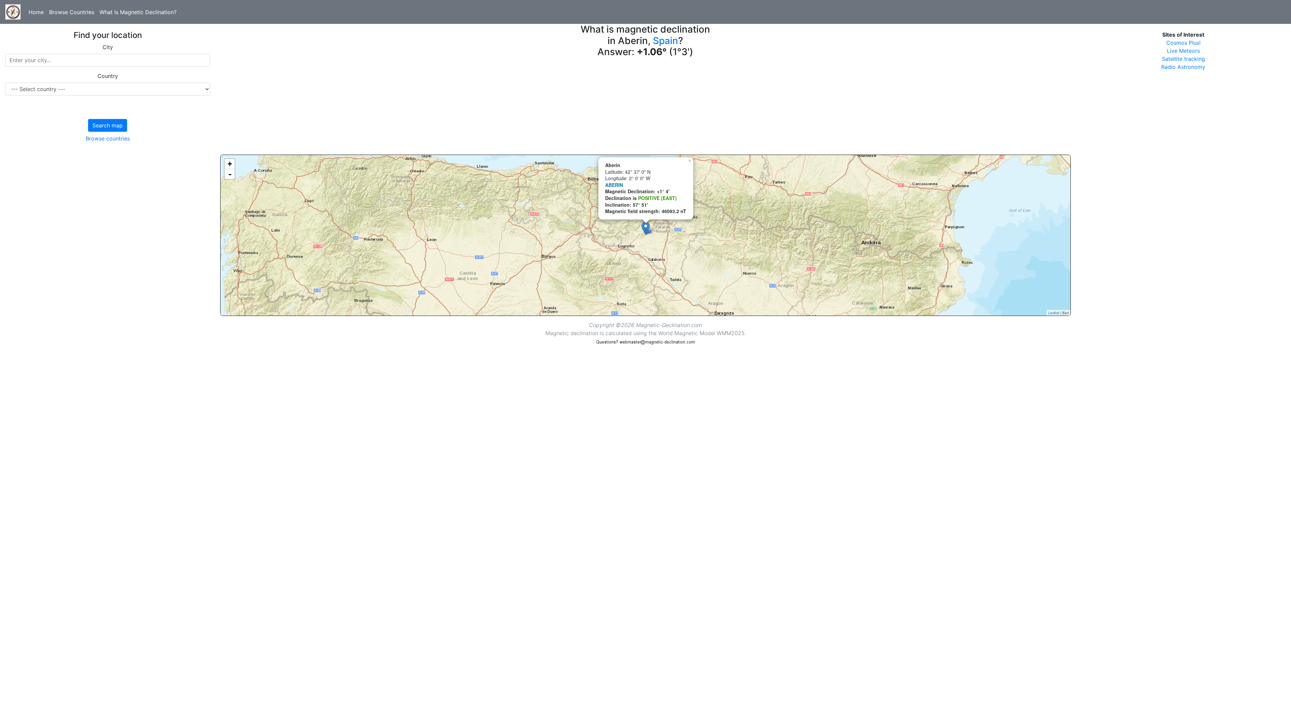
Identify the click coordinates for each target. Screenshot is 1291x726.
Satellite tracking (1183, 58)
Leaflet (1053, 312)
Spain (665, 40)
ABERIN (614, 185)
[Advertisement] (422, 108)
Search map (107, 125)
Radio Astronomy (1183, 67)
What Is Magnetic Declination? (138, 12)
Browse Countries (71, 12)
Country (107, 76)
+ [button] (230, 164)
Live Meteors (1183, 50)
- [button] (230, 174)
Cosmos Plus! (1183, 42)
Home (36, 12)
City (108, 47)
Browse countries (108, 138)
